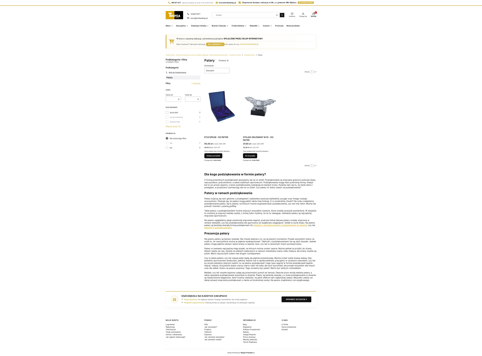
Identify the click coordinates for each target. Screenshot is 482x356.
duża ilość (174, 112)
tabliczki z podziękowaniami (217, 227)
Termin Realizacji (250, 342)
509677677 (195, 14)
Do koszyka (250, 156)
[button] (282, 15)
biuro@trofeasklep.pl (199, 18)
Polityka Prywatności (251, 329)
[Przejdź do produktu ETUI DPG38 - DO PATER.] (221, 106)
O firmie (285, 324)
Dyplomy (208, 334)
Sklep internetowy (240, 353)
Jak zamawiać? (214, 44)
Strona (307, 72)
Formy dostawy (249, 337)
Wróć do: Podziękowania (177, 72)
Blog (245, 324)
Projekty (207, 329)
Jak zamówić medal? (213, 339)
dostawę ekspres (306, 2)
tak (171, 143)
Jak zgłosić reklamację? (175, 337)
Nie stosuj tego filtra (178, 138)
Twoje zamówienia (173, 332)
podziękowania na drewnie (294, 225)
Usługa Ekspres (249, 334)
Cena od (169, 95)
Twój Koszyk (171, 329)
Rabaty (246, 332)
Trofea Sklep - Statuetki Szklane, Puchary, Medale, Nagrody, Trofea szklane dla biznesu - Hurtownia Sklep (203, 55)
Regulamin (247, 327)
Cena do (188, 95)
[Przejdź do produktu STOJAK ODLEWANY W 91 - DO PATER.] (260, 106)
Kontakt (285, 329)
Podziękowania (249, 55)
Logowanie (170, 324)
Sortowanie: (209, 66)
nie (171, 148)
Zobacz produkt (213, 156)
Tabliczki (208, 332)
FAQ (206, 324)
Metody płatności (250, 339)
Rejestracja (170, 327)
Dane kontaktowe (289, 327)
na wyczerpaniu (176, 117)
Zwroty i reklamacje (174, 334)
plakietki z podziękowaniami (266, 225)
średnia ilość (175, 122)
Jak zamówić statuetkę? (214, 337)
